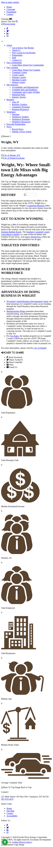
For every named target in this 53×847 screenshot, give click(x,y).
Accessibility (12, 816)
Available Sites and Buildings (24, 90)
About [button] (9, 45)
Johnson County (19, 77)
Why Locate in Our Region (23, 53)
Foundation (11, 12)
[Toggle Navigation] (2, 41)
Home (9, 7)
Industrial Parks (18, 94)
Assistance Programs (21, 107)
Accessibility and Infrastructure (25, 87)
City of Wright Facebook (14, 158)
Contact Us (17, 60)
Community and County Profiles (26, 92)
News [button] (9, 127)
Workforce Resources (21, 122)
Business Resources (20, 109)
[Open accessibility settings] (5, 842)
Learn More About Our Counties (26, 70)
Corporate (11, 9)
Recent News (18, 129)
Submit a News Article (21, 131)
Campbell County (19, 72)
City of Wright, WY (11, 155)
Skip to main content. (10, 2)
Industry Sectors (19, 97)
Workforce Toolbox (20, 117)
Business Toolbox (19, 104)
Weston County (18, 82)
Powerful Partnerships (16, 124)
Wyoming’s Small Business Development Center (27, 301)
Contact (10, 14)
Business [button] (10, 99)
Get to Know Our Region (23, 48)
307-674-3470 (7, 799)
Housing (15, 114)
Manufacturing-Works (16, 311)
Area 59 (15, 102)
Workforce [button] (11, 112)
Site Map (10, 811)
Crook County (18, 75)
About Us (16, 50)
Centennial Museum (35, 205)
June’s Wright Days (33, 237)
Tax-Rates (14, 336)
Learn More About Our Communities (28, 65)
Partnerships (17, 55)
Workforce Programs (21, 119)
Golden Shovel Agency (22, 842)
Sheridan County (19, 80)
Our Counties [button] (12, 67)
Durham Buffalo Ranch (11, 232)
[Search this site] (17, 21)
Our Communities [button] (14, 62)
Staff (14, 57)
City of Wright (40, 348)
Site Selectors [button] (12, 85)
